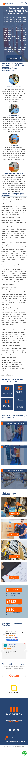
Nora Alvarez (12, 644)
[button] (2, 676)
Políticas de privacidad (10, 748)
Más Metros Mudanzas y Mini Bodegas (14, 632)
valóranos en (11, 639)
